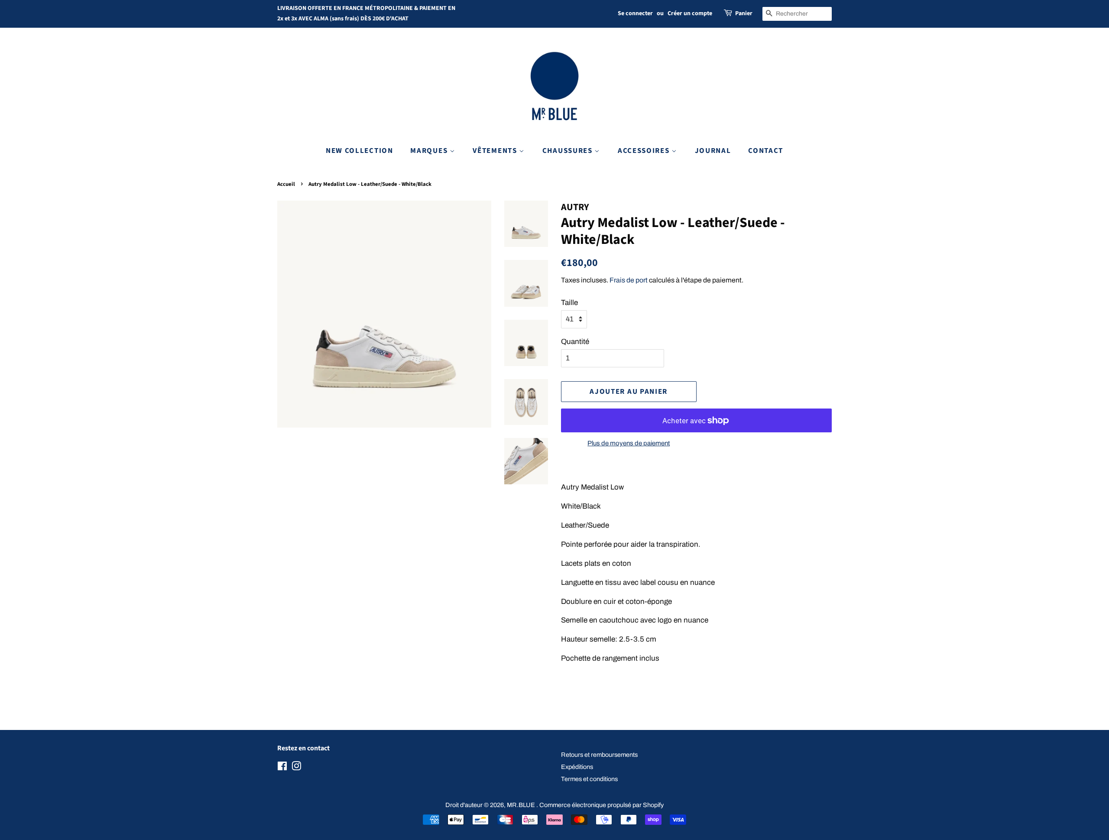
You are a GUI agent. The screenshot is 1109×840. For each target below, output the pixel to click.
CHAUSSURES (568, 151)
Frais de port (629, 280)
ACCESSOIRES (644, 151)
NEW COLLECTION (359, 151)
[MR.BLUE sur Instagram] (296, 767)
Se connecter (635, 13)
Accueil (286, 184)
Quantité (575, 341)
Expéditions (577, 766)
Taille (569, 302)
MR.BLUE (521, 804)
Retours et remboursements (599, 754)
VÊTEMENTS (496, 151)
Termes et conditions (589, 778)
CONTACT (765, 151)
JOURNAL (713, 151)
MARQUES (430, 151)
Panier (743, 13)
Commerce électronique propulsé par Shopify (601, 804)
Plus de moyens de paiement (628, 443)
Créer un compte (690, 13)
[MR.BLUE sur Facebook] (282, 767)
